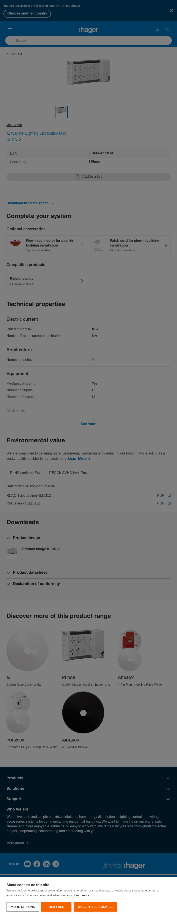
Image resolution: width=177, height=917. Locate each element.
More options (23, 907)
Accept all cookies (95, 907)
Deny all (56, 907)
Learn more (81, 895)
